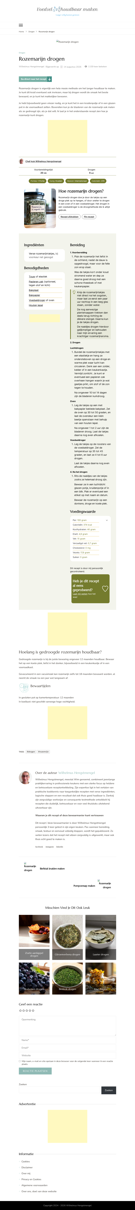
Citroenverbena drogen (67, 954)
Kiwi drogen (100, 989)
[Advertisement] (67, 136)
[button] (106, 520)
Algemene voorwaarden (34, 1185)
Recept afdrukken (69, 216)
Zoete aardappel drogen (34, 954)
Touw (32, 276)
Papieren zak (36, 281)
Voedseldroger (37, 300)
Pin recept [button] (89, 216)
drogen (31, 751)
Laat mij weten (80, 594)
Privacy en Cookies (31, 1179)
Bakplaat (34, 290)
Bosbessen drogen (34, 989)
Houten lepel (36, 305)
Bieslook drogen (67, 989)
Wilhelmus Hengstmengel (31, 66)
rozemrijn (44, 751)
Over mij (25, 1173)
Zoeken (23, 1084)
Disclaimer (27, 1167)
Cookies (25, 1161)
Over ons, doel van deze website (39, 1191)
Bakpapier (34, 295)
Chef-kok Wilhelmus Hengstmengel (43, 161)
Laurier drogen (101, 954)
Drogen (22, 53)
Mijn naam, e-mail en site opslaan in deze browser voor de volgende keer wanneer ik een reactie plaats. (67, 1063)
